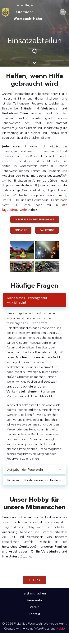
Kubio (60, 628)
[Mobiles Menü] (63, 12)
